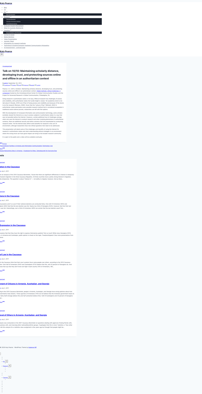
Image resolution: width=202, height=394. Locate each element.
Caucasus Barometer (11, 19)
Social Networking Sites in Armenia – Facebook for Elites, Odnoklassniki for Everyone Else (28, 150)
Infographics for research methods (15, 43)
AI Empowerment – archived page (14, 48)
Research (5, 366)
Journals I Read (9, 41)
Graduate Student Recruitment (13, 26)
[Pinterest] (25, 85)
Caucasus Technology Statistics (13, 21)
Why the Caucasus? (10, 14)
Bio (4, 361)
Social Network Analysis (11, 23)
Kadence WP (32, 347)
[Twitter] (13, 85)
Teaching (5, 377)
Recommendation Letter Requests (13, 32)
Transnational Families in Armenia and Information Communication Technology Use (26, 145)
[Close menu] (0, 353)
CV (5, 9)
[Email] (18, 85)
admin (6, 83)
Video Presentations (10, 39)
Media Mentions (9, 37)
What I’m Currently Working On (13, 28)
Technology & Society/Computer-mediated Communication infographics (26, 45)
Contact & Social (9, 35)
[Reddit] (31, 85)
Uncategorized (7, 66)
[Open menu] (2, 54)
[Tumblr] (37, 85)
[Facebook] (6, 85)
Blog (5, 7)
